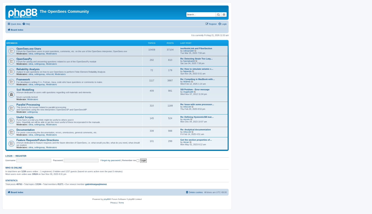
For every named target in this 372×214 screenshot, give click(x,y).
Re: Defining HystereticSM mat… (197, 117)
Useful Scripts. (25, 117)
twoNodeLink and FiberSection (196, 48)
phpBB (107, 199)
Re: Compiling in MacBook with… (197, 79)
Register (21, 156)
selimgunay (39, 53)
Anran (186, 142)
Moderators (51, 53)
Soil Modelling (25, 89)
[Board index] (23, 12)
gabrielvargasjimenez (96, 184)
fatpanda (187, 71)
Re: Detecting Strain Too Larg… (196, 59)
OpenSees (11, 43)
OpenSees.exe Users (28, 48)
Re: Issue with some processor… (197, 104)
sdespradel (188, 51)
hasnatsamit (189, 61)
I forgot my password (110, 160)
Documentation (25, 129)
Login (8, 156)
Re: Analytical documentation (195, 129)
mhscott (50, 74)
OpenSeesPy (24, 59)
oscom (186, 119)
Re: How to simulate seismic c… (196, 69)
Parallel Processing (28, 104)
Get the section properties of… (196, 140)
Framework (23, 79)
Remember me (129, 160)
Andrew (186, 81)
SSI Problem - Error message (194, 89)
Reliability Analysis (28, 69)
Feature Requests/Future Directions (37, 140)
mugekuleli (188, 92)
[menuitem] (26, 24)
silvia (30, 53)
